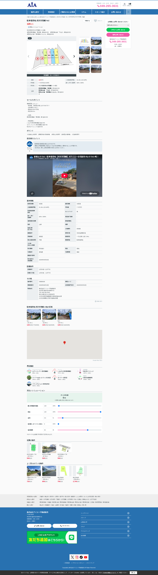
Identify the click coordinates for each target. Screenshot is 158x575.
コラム (83, 12)
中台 (75, 499)
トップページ (85, 513)
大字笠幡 (46, 499)
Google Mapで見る (97, 360)
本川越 (62, 505)
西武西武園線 (42, 88)
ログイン (124, 5)
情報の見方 (99, 301)
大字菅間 (70, 499)
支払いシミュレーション (36, 27)
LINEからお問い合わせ (118, 30)
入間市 (57, 496)
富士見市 (67, 496)
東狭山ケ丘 (85, 499)
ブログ (83, 526)
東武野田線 (98, 502)
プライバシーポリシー (78, 563)
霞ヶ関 (84, 505)
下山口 (48, 90)
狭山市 (47, 496)
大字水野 (52, 499)
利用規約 (67, 563)
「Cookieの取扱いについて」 (109, 572)
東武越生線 (106, 502)
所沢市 (33, 30)
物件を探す (35, 12)
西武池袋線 (63, 502)
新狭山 (79, 505)
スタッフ (83, 517)
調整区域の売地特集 (44, 134)
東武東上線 (55, 502)
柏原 (41, 499)
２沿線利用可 (75, 134)
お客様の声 (84, 522)
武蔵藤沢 (47, 505)
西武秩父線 (86, 502)
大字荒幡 (37, 30)
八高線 (92, 502)
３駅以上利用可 (55, 134)
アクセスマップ (85, 531)
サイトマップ (90, 563)
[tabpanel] (90, 55)
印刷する (87, 20)
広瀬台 (79, 499)
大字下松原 (93, 499)
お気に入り (100, 20)
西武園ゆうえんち (51, 92)
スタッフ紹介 (100, 12)
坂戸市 (62, 496)
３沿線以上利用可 (32, 134)
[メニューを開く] (128, 12)
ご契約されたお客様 (67, 12)
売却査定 (51, 12)
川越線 (49, 502)
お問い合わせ (116, 12)
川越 (52, 505)
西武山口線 (42, 92)
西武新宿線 (43, 502)
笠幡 (71, 505)
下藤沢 (58, 499)
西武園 (49, 88)
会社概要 (83, 535)
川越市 (42, 496)
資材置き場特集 (65, 134)
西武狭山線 (42, 90)
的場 (75, 505)
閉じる (133, 572)
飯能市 (73, 496)
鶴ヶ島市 (97, 496)
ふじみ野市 (79, 496)
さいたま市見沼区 (89, 496)
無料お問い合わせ (118, 34)
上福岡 (57, 505)
